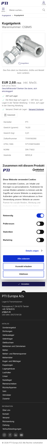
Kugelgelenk (6, 15)
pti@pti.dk (6, 312)
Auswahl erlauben (23, 266)
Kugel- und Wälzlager (11, 361)
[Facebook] (10, 435)
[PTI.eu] (4, 435)
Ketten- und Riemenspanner (14, 354)
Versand (5, 417)
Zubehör (6, 398)
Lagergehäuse (8, 369)
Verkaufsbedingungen (11, 429)
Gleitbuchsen (8, 342)
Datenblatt (11, 115)
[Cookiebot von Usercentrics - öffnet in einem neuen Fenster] (33, 170)
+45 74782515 (8, 309)
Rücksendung (8, 421)
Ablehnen (23, 274)
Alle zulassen (23, 259)
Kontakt (5, 414)
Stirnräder (6, 395)
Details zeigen (32, 250)
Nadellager (7, 380)
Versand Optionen (36, 109)
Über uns (6, 410)
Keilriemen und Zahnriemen (13, 346)
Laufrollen (6, 372)
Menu (3, 11)
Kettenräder (7, 357)
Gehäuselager (8, 335)
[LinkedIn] (15, 435)
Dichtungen (7, 331)
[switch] (40, 224)
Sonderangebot (9, 327)
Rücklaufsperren (9, 387)
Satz (4, 391)
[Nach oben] (23, 293)
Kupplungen (7, 365)
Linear (5, 376)
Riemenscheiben (9, 384)
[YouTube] (21, 435)
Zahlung (5, 425)
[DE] (5, 3)
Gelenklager (7, 339)
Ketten (5, 350)
